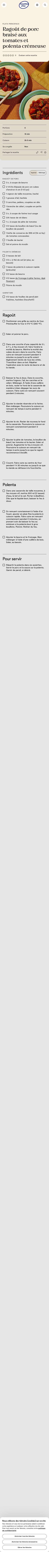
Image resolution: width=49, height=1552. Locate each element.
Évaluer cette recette (28, 55)
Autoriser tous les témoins (25, 1536)
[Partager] (41, 152)
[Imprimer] (45, 152)
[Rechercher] (45, 4)
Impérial (33, 173)
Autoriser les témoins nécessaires (24, 1542)
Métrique (42, 173)
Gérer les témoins (24, 1547)
